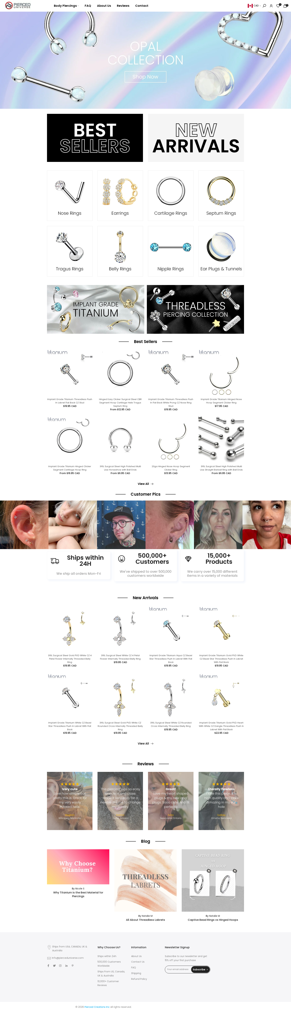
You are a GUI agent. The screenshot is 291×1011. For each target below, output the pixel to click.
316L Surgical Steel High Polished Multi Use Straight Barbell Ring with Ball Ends (221, 468)
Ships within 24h (107, 956)
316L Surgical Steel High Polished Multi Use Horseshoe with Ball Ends (120, 468)
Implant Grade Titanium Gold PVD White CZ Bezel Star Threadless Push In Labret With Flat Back (221, 659)
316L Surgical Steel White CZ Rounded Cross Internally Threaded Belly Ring (170, 724)
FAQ (88, 6)
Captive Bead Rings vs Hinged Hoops (213, 920)
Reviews (123, 6)
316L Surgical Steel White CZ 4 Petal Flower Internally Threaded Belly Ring (120, 657)
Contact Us (137, 962)
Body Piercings (65, 6)
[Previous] (6, 524)
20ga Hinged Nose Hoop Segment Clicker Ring (171, 468)
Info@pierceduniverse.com (68, 958)
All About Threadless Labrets (145, 920)
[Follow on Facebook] (48, 966)
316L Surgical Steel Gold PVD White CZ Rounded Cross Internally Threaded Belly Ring (120, 726)
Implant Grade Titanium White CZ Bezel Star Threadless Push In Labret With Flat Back (69, 726)
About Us (104, 6)
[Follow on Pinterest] (72, 966)
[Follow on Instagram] (60, 966)
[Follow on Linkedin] (66, 966)
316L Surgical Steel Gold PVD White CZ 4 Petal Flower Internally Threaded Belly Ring (70, 659)
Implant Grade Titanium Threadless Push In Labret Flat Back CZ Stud (69, 401)
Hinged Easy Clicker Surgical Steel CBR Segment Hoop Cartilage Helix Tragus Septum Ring (120, 403)
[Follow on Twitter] (54, 966)
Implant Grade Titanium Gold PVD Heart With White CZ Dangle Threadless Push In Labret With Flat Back (221, 726)
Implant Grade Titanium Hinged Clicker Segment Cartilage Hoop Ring (69, 468)
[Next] (285, 524)
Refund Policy (139, 979)
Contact (141, 6)
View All (143, 483)
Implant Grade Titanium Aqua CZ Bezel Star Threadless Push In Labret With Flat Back (170, 659)
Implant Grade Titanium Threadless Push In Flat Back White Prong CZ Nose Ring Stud (170, 403)
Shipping (136, 973)
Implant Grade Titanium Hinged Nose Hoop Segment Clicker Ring (221, 401)
